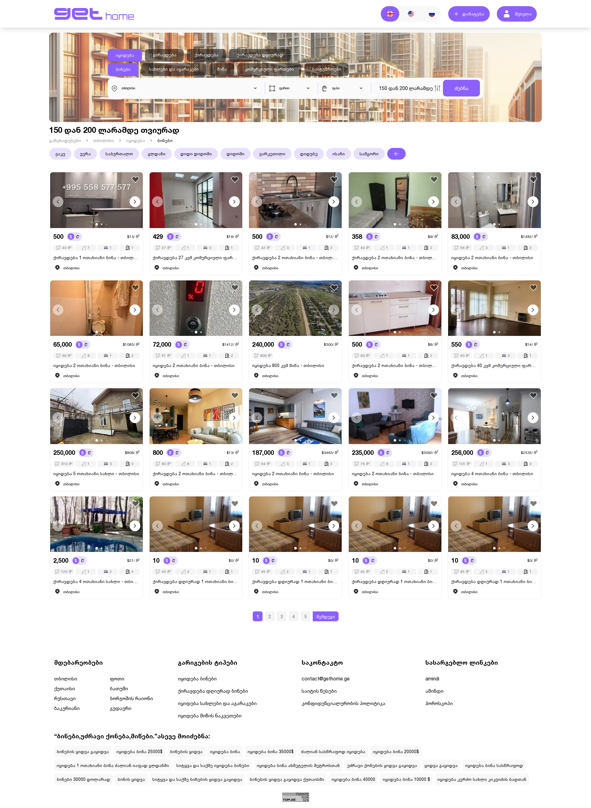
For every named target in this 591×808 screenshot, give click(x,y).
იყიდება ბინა (225, 751)
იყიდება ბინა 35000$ (270, 751)
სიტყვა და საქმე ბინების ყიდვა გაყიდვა (197, 779)
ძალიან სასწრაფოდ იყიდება (333, 751)
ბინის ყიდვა (131, 779)
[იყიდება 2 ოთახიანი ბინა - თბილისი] (494, 200)
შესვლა (523, 13)
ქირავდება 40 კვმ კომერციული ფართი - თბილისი (494, 365)
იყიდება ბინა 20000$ (396, 751)
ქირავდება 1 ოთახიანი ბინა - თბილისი (96, 257)
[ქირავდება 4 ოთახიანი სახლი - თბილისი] (96, 524)
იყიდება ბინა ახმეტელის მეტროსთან (298, 765)
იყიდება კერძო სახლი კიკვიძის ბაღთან (481, 779)
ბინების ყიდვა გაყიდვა (83, 751)
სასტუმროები (326, 69)
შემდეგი (325, 616)
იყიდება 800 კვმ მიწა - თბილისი (288, 365)
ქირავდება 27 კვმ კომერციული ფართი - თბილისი (196, 257)
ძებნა (461, 88)
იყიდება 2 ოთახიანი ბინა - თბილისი (492, 257)
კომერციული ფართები (269, 69)
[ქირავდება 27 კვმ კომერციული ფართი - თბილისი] (196, 200)
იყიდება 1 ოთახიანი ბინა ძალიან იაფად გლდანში (113, 765)
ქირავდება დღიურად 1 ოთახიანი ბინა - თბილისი (196, 581)
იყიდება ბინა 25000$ (139, 751)
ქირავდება (207, 54)
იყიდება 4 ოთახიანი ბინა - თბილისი (492, 473)
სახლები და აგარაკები (174, 69)
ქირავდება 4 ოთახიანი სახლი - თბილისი (96, 581)
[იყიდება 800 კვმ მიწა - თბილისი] (295, 308)
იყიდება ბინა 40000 (353, 779)
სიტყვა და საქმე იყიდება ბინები (212, 765)
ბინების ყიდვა (186, 751)
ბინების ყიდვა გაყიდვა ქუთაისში (287, 779)
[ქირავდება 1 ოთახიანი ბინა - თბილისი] (96, 200)
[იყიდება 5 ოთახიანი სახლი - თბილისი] (96, 416)
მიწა (222, 69)
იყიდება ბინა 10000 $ (406, 779)
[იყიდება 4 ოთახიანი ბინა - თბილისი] (494, 416)
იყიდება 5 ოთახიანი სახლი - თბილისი (96, 473)
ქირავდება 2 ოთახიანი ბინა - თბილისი (295, 257)
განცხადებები (65, 140)
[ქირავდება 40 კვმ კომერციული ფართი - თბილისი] (494, 308)
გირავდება (164, 54)
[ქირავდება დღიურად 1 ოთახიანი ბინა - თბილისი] (196, 524)
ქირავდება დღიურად (260, 54)
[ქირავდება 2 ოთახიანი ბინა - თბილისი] (295, 200)
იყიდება (125, 55)
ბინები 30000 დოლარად (83, 779)
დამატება (473, 13)
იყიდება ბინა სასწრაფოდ (494, 765)
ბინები (123, 69)
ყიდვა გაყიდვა (441, 765)
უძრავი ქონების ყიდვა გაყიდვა (382, 765)
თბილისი (103, 140)
